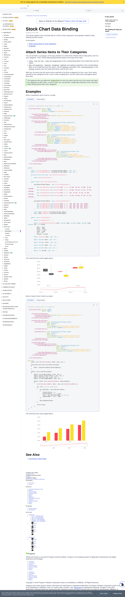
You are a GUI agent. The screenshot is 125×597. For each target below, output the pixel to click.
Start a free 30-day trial (75, 21)
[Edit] (96, 104)
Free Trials (31, 483)
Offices (30, 569)
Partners (31, 499)
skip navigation (23, 8)
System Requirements (10, 318)
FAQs (30, 503)
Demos (30, 490)
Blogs (30, 495)
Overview (7, 229)
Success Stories (33, 508)
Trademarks (77, 587)
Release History (33, 493)
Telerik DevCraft (30, 474)
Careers (31, 568)
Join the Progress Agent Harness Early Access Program (84, 2)
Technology (32, 563)
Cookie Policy (68, 593)
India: (38, 518)
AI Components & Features (8, 25)
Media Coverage (33, 566)
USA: (37, 516)
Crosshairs (7, 235)
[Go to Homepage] (28, 8)
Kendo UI (28, 476)
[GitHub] (32, 533)
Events (6, 246)
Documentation (33, 491)
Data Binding (8, 231)
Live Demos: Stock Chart (37, 459)
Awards (31, 564)
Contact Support (111, 34)
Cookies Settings (117, 593)
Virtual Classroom (33, 501)
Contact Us (31, 514)
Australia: (38, 521)
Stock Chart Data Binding (52, 29)
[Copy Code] (93, 104)
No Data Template (9, 244)
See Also (32, 454)
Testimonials (32, 509)
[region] (62, 593)
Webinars (31, 497)
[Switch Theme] (122, 10)
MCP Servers (29, 479)
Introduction (7, 14)
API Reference (7, 325)
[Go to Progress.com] (30, 554)
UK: (37, 517)
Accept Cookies (104, 593)
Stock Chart (36, 15)
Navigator (7, 233)
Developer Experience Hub (36, 489)
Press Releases (33, 565)
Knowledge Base (8, 321)
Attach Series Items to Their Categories (42, 44)
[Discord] (32, 534)
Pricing (30, 484)
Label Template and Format (11, 242)
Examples (32, 46)
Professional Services (34, 498)
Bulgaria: (38, 520)
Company (31, 561)
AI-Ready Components (39, 479)
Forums (31, 494)
